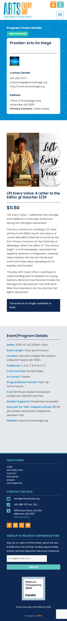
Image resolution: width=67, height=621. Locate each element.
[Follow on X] (21, 525)
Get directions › (22, 517)
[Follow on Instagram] (15, 525)
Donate (11, 480)
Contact (12, 473)
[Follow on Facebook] (9, 525)
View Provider (17, 33)
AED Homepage (14, 483)
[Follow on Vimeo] (27, 525)
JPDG (39, 615)
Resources (13, 476)
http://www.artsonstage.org (27, 86)
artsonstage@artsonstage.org (28, 82)
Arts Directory (15, 470)
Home (10, 466)
